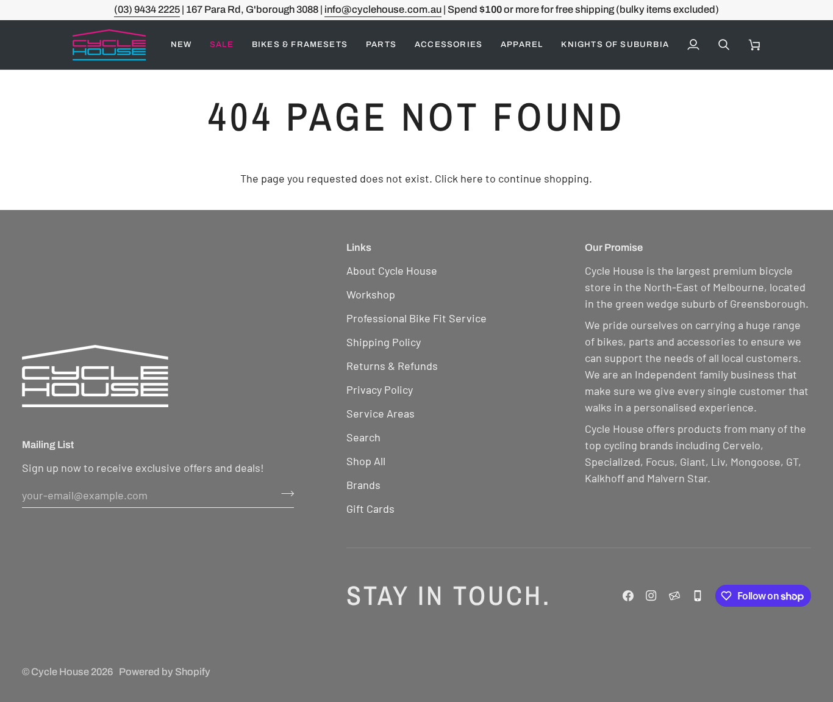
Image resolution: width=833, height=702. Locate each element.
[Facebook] (628, 595)
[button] (222, 45)
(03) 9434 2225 (147, 9)
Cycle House (60, 672)
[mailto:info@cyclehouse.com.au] (674, 595)
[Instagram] (651, 595)
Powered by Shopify (164, 672)
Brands (363, 484)
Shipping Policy (383, 342)
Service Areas (380, 413)
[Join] (284, 493)
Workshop (370, 294)
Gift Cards (370, 508)
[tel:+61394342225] (697, 595)
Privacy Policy (379, 389)
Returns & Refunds (392, 365)
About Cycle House (391, 270)
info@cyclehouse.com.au (383, 9)
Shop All (365, 461)
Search (363, 437)
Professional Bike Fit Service (416, 318)
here (471, 178)
